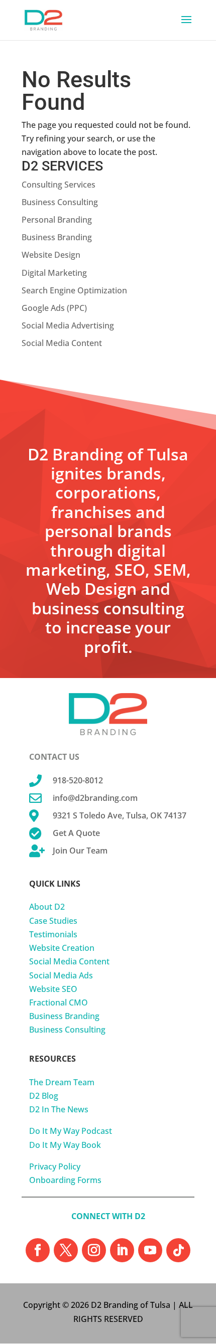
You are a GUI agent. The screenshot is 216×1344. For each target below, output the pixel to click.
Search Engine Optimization (74, 290)
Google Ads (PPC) (54, 307)
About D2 (47, 906)
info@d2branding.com (95, 797)
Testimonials (53, 934)
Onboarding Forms (65, 1180)
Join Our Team (80, 850)
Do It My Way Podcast (70, 1130)
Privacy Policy (54, 1166)
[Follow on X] (66, 1250)
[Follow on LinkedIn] (122, 1250)
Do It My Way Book (65, 1144)
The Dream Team (61, 1082)
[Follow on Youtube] (150, 1250)
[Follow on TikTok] (178, 1250)
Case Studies (53, 920)
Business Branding (57, 237)
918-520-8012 (78, 780)
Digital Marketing (54, 272)
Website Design (51, 254)
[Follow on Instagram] (94, 1250)
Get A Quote (76, 832)
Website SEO (53, 988)
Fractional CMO (58, 1002)
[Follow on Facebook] (38, 1250)
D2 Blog (43, 1095)
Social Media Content (62, 343)
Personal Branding (57, 219)
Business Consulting (60, 202)
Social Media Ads (61, 975)
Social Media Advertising (68, 325)
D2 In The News (58, 1109)
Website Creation (61, 947)
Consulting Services (58, 184)
